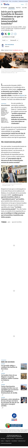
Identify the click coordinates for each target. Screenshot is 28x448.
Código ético (7, 440)
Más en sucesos (8, 362)
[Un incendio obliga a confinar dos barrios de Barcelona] (24, 366)
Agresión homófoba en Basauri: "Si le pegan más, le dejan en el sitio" (5, 120)
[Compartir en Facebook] (2, 34)
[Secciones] (1, 4)
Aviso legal (3, 438)
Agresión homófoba (17, 221)
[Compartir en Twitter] (5, 34)
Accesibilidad (14, 440)
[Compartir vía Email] (15, 34)
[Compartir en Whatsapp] (9, 34)
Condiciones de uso (19, 438)
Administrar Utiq (21, 440)
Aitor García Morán (9, 44)
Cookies (2, 440)
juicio (9, 221)
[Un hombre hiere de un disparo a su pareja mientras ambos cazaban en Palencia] (24, 376)
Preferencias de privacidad (6, 443)
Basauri (22, 95)
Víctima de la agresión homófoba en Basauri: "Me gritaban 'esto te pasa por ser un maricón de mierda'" (5, 111)
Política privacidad (10, 438)
